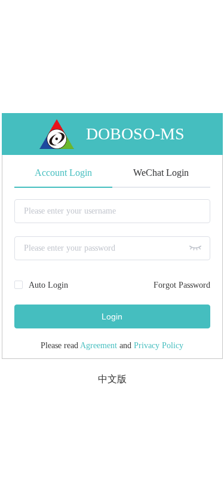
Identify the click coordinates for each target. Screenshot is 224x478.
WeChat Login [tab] (161, 173)
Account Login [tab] (63, 173)
